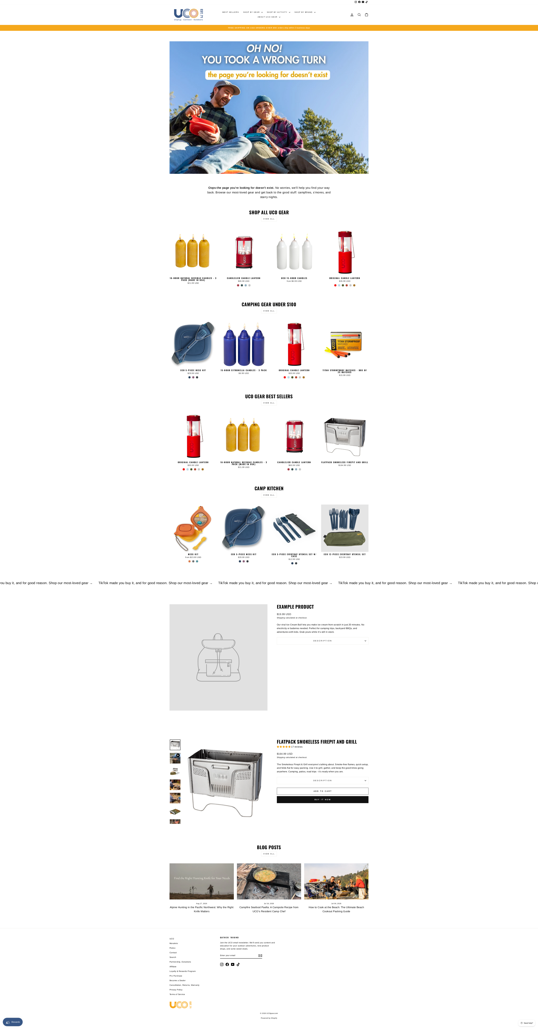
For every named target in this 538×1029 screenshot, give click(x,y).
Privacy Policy (176, 990)
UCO (172, 939)
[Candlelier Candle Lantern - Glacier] (245, 285)
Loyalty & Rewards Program (183, 971)
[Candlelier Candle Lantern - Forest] (242, 285)
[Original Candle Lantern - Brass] (354, 285)
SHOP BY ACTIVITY (277, 12)
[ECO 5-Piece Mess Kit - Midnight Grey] (197, 377)
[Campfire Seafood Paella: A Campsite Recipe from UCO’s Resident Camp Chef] (269, 881)
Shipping (281, 618)
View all (269, 219)
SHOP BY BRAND (304, 12)
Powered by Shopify (269, 1018)
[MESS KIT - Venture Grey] (193, 561)
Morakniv (174, 943)
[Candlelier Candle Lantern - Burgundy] (238, 285)
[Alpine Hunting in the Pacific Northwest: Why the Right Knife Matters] (202, 881)
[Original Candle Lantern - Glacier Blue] (339, 285)
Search (173, 957)
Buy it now (323, 799)
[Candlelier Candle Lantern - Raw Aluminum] (249, 285)
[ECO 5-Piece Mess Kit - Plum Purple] (193, 377)
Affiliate (173, 967)
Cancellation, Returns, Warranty (184, 985)
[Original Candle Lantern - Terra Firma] (346, 285)
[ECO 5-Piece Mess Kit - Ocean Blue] (189, 377)
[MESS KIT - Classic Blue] (197, 561)
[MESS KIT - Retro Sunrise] (189, 561)
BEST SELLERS (230, 12)
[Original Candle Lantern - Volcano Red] (335, 285)
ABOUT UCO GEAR (268, 17)
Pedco (172, 948)
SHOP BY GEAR (252, 12)
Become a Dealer (178, 980)
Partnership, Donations (180, 962)
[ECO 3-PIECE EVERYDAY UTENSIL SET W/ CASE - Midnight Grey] (296, 563)
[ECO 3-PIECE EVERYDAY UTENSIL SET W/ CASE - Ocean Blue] (292, 563)
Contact (173, 953)
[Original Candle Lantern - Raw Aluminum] (350, 285)
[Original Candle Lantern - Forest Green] (343, 285)
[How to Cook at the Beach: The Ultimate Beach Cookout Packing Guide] (336, 881)
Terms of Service (177, 994)
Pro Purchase (176, 976)
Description (322, 641)
